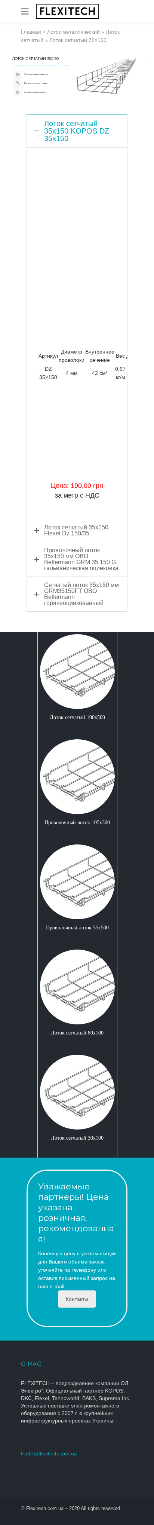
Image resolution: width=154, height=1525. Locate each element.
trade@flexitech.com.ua (49, 1454)
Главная (31, 32)
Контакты (77, 1299)
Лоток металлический (73, 32)
